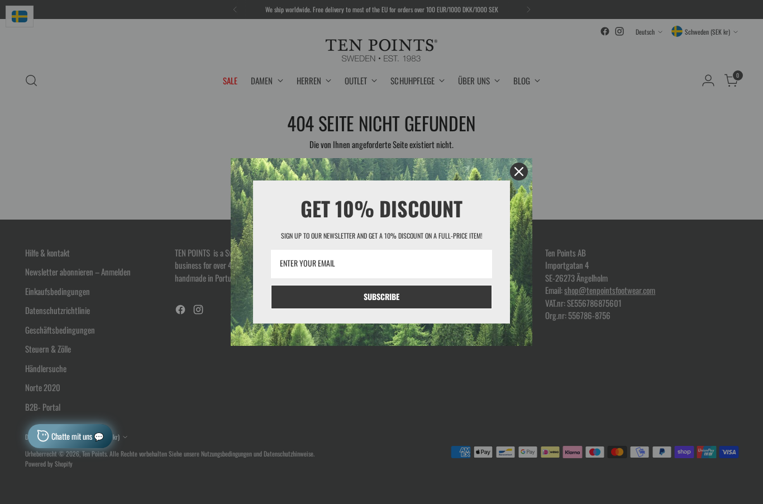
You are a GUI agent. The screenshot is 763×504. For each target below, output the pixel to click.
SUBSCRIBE (381, 296)
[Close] (519, 171)
